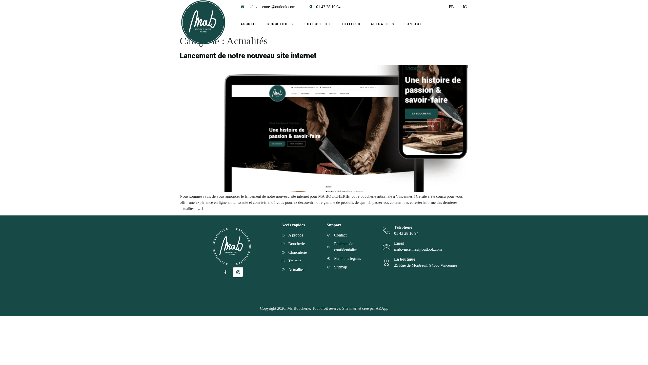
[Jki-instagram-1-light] (238, 272)
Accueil (249, 24)
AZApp (382, 308)
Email (399, 243)
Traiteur (351, 24)
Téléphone (403, 227)
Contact (413, 24)
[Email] (386, 246)
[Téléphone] (386, 230)
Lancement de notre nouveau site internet (248, 56)
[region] (66, 322)
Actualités (382, 24)
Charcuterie (318, 24)
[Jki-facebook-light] (225, 272)
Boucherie (278, 24)
